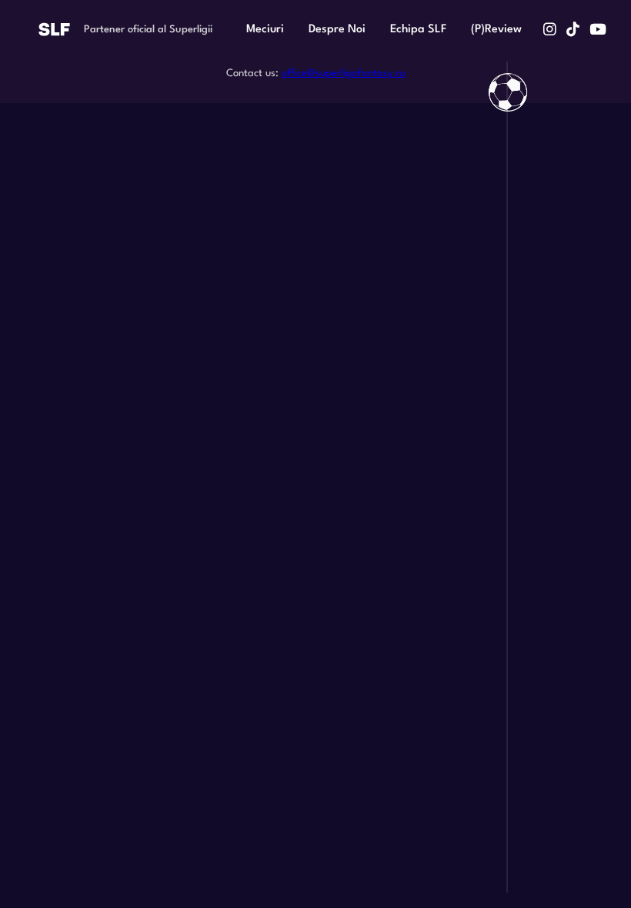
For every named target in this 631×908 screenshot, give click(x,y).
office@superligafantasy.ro (344, 73)
